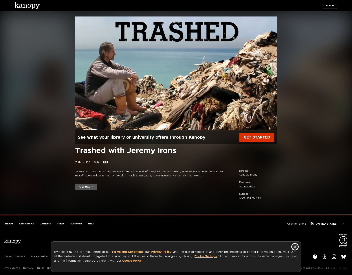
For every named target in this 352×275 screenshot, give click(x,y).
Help (91, 224)
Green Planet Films (250, 198)
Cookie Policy (132, 260)
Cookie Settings (206, 256)
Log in (330, 6)
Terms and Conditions (127, 251)
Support (76, 224)
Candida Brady (248, 175)
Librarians (26, 224)
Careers (45, 224)
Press (61, 224)
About (8, 224)
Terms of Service (14, 256)
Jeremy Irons (247, 186)
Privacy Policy (161, 251)
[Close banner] (295, 247)
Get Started (257, 137)
